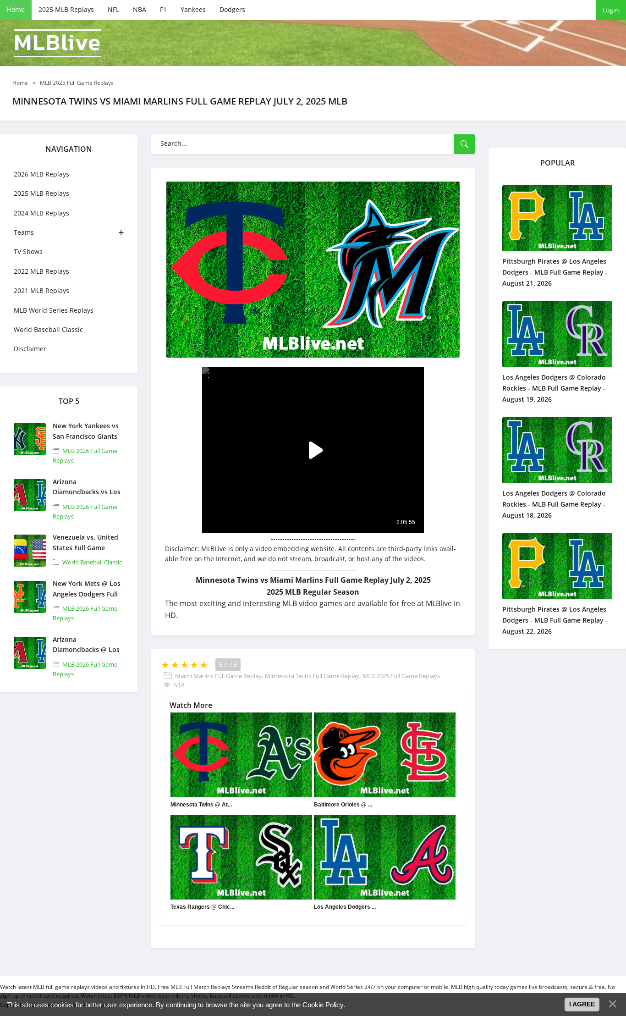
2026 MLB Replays (41, 174)
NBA (139, 9)
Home (16, 9)
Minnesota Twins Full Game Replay (312, 676)
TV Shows (28, 251)
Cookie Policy (323, 1005)
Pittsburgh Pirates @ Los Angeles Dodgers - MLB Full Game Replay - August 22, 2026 (555, 620)
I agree (582, 1004)
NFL (113, 9)
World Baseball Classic (48, 329)
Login (611, 10)
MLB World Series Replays (53, 310)
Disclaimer (30, 348)
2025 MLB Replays (66, 9)
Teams (24, 232)
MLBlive (57, 43)
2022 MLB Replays (41, 271)
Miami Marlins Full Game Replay (218, 676)
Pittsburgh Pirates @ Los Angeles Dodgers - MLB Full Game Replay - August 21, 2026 (555, 272)
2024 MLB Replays (41, 213)
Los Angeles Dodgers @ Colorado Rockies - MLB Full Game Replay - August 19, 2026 (554, 388)
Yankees (193, 9)
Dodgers (232, 9)
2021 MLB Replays (41, 290)
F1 (163, 9)
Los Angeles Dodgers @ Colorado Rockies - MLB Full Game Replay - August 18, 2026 (554, 504)
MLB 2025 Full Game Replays (401, 676)
